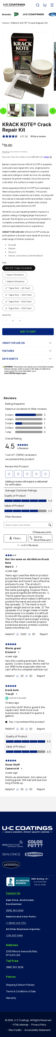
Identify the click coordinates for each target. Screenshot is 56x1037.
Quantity (6, 315)
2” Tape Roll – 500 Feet (18, 301)
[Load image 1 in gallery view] (13, 110)
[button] (37, 5)
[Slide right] (52, 111)
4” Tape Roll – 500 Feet (18, 308)
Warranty (11, 998)
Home (5, 22)
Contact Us (13, 893)
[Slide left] (3, 111)
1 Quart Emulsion (14, 274)
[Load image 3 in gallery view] (42, 110)
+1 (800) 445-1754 (16, 922)
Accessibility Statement (37, 1030)
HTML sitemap (20, 1024)
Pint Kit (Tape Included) (18, 268)
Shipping (5, 152)
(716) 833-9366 (14, 935)
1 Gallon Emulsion (15, 281)
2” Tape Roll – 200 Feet (18, 294)
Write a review (38, 136)
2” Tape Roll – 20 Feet (17, 288)
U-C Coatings (21, 1020)
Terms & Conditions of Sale (21, 991)
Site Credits (15, 1030)
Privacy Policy (38, 1024)
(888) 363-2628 (14, 910)
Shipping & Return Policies (20, 984)
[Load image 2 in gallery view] (28, 110)
